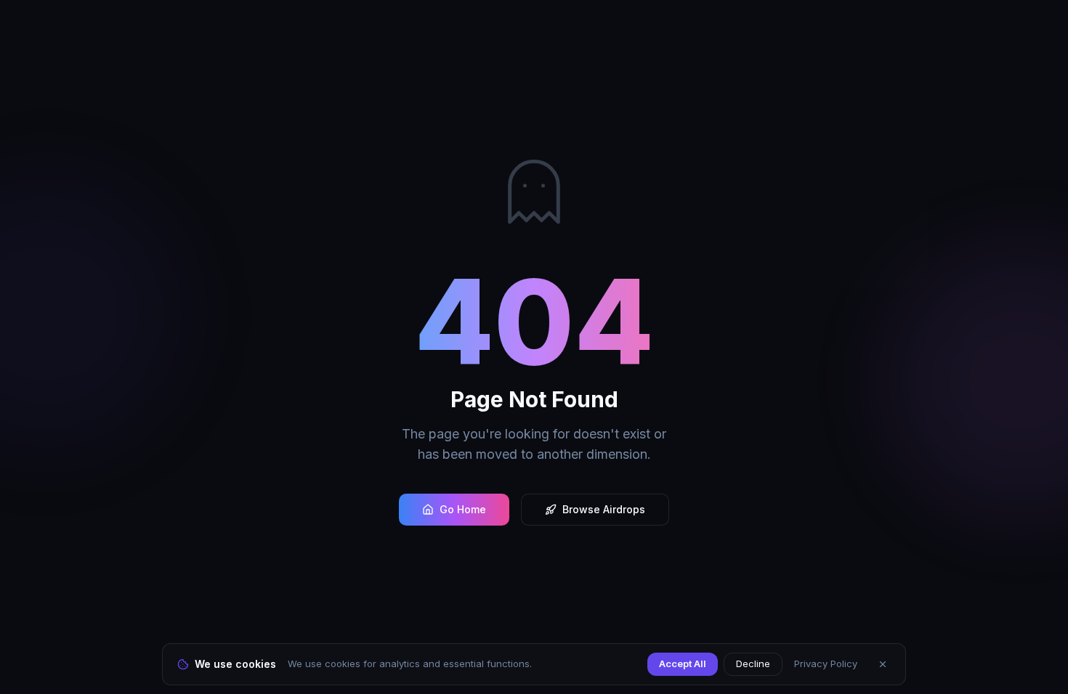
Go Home (463, 509)
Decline (753, 663)
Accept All (682, 663)
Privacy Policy (825, 663)
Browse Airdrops (603, 509)
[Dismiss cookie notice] (883, 664)
